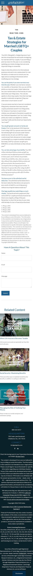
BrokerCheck (20, 456)
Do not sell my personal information (18, 499)
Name (3, 253)
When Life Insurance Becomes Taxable (14, 338)
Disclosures (19, 573)
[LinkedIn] (18, 448)
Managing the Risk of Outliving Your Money (13, 409)
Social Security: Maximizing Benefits (13, 373)
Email (3, 265)
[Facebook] (15, 448)
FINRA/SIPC (23, 553)
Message (4, 276)
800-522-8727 (16, 430)
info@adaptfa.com (16, 445)
